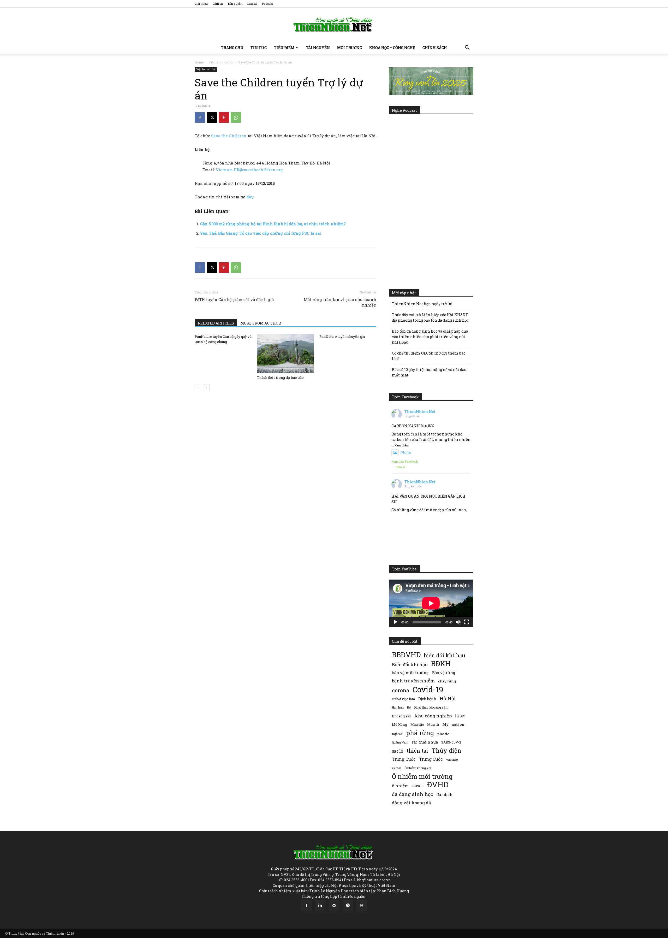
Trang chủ (232, 47)
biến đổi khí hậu (444, 655)
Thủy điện (446, 750)
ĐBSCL (418, 786)
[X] (212, 117)
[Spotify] (348, 905)
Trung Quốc (431, 759)
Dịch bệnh (427, 698)
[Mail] (334, 905)
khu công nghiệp (433, 715)
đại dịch (444, 794)
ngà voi (397, 734)
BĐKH (441, 663)
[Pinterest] (224, 117)
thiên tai (417, 750)
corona (400, 690)
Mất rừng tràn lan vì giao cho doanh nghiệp (340, 302)
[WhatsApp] (236, 117)
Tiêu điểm (284, 47)
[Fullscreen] (466, 622)
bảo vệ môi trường (410, 672)
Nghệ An (458, 725)
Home (199, 62)
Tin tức (258, 47)
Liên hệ (252, 3)
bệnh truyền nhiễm (413, 680)
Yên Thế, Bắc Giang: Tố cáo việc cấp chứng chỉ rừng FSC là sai (260, 233)
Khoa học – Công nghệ (392, 47)
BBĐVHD (406, 654)
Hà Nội (448, 698)
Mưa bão (417, 724)
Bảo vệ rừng (443, 672)
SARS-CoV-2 (451, 742)
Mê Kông (399, 724)
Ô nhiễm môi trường (422, 776)
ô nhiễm (400, 785)
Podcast (267, 3)
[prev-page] (198, 388)
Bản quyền (235, 3)
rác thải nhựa (425, 742)
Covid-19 (428, 689)
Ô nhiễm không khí (417, 768)
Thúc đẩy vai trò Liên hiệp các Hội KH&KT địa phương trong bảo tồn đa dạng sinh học (430, 317)
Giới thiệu (201, 3)
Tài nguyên (318, 47)
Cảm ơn (218, 3)
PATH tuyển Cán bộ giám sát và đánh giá (234, 299)
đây (250, 196)
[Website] (361, 905)
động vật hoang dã (411, 802)
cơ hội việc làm (403, 699)
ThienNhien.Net (420, 411)
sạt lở (397, 751)
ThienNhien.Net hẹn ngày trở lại (422, 303)
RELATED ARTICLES (216, 323)
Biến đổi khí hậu (410, 664)
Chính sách (434, 47)
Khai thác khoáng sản (431, 707)
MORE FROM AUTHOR (260, 323)
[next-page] (206, 388)
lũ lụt (460, 715)
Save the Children (229, 135)
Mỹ (445, 724)
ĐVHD (438, 784)
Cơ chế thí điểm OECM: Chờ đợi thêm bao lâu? (429, 356)
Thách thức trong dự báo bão (280, 377)
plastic (443, 733)
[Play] (395, 622)
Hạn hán (398, 707)
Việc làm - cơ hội (220, 62)
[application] (431, 603)
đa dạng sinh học (412, 794)
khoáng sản (401, 716)
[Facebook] (200, 117)
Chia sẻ (400, 467)
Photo (405, 452)
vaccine (452, 759)
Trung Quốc (404, 759)
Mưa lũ (433, 724)
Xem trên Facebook (404, 461)
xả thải (396, 768)
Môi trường (349, 47)
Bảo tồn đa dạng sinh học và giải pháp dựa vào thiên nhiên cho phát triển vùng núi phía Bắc (430, 337)
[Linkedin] (320, 905)
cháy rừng (447, 681)
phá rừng (420, 732)
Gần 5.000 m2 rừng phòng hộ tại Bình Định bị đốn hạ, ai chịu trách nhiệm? (273, 223)
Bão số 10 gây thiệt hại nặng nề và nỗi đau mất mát (429, 372)
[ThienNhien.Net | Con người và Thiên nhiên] (334, 25)
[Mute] (458, 622)
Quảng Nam (400, 742)
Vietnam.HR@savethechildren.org (249, 169)
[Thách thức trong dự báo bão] (285, 353)
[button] (467, 48)
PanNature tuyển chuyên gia (342, 336)
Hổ (409, 707)
